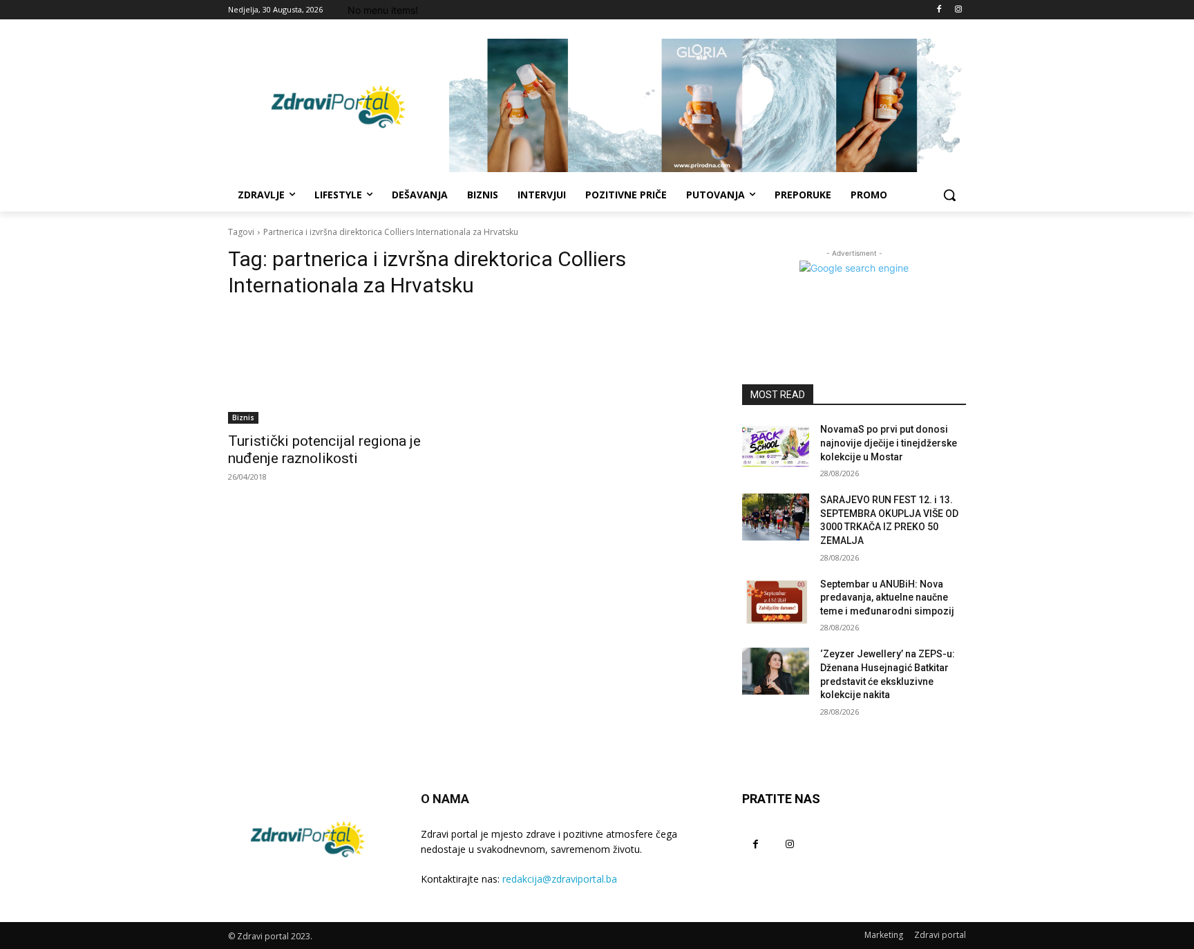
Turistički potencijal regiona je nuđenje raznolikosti (324, 450)
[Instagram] (958, 10)
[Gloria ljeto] (707, 105)
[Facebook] (939, 10)
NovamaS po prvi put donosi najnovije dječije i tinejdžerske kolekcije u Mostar (888, 443)
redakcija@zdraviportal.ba (559, 878)
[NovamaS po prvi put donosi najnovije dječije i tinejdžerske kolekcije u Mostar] (775, 446)
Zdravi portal (940, 935)
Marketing (883, 935)
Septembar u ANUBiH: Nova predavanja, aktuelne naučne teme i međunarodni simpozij (887, 598)
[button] (949, 195)
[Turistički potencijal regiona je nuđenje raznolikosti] (340, 368)
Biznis (243, 417)
